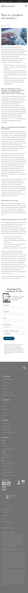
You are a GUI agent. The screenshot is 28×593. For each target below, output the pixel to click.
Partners (5, 420)
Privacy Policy (6, 512)
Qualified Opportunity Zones (9, 475)
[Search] (24, 367)
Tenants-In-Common (7, 466)
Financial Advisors (7, 423)
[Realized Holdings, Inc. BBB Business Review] (18, 482)
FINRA (12, 542)
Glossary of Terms (7, 446)
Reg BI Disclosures (7, 521)
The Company (6, 400)
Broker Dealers (6, 426)
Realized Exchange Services (9, 395)
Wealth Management (7, 379)
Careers (4, 415)
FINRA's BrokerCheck (12, 545)
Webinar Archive (6, 457)
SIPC (15, 542)
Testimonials (5, 409)
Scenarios (5, 388)
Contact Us (5, 480)
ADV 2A (4, 518)
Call (19, 1)
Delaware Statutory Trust (8, 462)
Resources (5, 437)
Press (4, 412)
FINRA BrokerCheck (10, 1)
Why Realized (6, 376)
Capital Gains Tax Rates (8, 449)
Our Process (5, 385)
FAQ (4, 406)
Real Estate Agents (7, 429)
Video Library (6, 454)
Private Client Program (8, 392)
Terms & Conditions (7, 509)
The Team (5, 403)
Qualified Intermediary (7, 472)
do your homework (13, 118)
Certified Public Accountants (9, 432)
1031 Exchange (6, 469)
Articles (4, 442)
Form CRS (5, 515)
